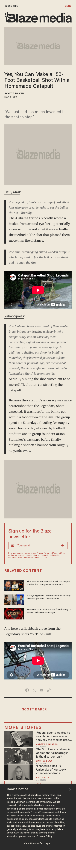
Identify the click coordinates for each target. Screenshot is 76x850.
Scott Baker (14, 94)
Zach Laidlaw (44, 761)
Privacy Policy (43, 553)
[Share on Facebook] (27, 690)
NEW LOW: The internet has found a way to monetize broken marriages (49, 611)
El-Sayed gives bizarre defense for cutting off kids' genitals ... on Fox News (48, 597)
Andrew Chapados (46, 744)
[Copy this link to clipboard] (49, 690)
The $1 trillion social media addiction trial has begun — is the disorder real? (54, 753)
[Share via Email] (41, 690)
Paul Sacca (42, 778)
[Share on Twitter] (34, 690)
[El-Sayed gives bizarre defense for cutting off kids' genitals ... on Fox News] (14, 599)
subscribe (11, 6)
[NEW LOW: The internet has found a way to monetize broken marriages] (14, 613)
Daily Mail (12, 192)
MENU (68, 6)
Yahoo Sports (14, 316)
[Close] (70, 789)
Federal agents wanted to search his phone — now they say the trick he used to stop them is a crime (53, 736)
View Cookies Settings (37, 843)
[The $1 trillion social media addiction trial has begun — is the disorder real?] (18, 755)
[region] (38, 817)
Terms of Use (59, 553)
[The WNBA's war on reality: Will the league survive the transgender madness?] (14, 585)
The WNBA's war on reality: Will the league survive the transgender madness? (48, 583)
